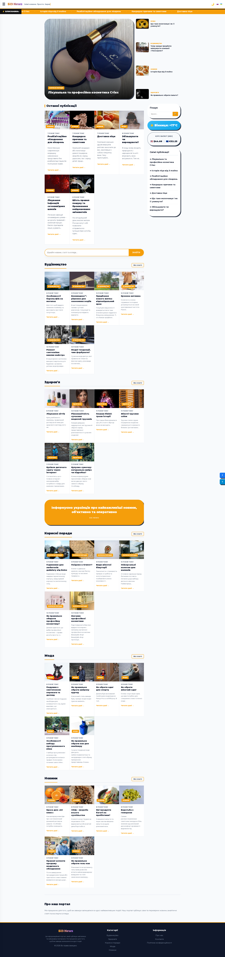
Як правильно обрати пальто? (164, 95)
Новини (112, 950)
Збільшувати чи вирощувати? (130, 139)
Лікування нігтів (55, 414)
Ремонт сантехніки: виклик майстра (55, 352)
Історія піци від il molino (161, 72)
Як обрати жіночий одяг (129, 688)
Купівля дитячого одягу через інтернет (56, 470)
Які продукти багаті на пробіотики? (103, 812)
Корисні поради (112, 943)
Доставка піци (132, 11)
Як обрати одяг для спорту (105, 688)
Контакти (159, 939)
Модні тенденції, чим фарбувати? (80, 351)
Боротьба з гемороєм (127, 811)
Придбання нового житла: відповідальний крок (105, 300)
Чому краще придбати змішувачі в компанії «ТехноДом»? (161, 48)
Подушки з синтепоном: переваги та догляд (53, 691)
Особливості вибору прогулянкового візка (55, 745)
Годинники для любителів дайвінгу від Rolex (56, 567)
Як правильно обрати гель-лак (80, 862)
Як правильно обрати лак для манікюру (80, 743)
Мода (112, 946)
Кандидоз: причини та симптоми (96, 11)
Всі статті (138, 265)
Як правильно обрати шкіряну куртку (80, 690)
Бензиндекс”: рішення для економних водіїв (81, 298)
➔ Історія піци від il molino (164, 171)
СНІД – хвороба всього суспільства (79, 812)
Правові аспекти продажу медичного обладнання (55, 865)
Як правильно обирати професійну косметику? (54, 620)
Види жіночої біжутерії (103, 566)
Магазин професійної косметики (78, 618)
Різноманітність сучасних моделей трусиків (81, 416)
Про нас (159, 935)
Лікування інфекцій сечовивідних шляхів (56, 205)
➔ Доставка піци (158, 193)
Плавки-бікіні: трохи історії (104, 415)
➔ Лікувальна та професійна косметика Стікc (162, 162)
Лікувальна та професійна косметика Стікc (83, 92)
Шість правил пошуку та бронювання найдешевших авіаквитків (81, 206)
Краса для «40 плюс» (54, 811)
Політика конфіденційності (159, 943)
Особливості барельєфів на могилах (54, 298)
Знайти (136, 252)
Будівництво (112, 935)
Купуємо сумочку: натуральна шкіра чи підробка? (81, 470)
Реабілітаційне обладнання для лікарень (46, 11)
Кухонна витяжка (131, 296)
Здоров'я (112, 939)
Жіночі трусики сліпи (130, 415)
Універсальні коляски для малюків (128, 567)
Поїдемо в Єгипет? (81, 565)
